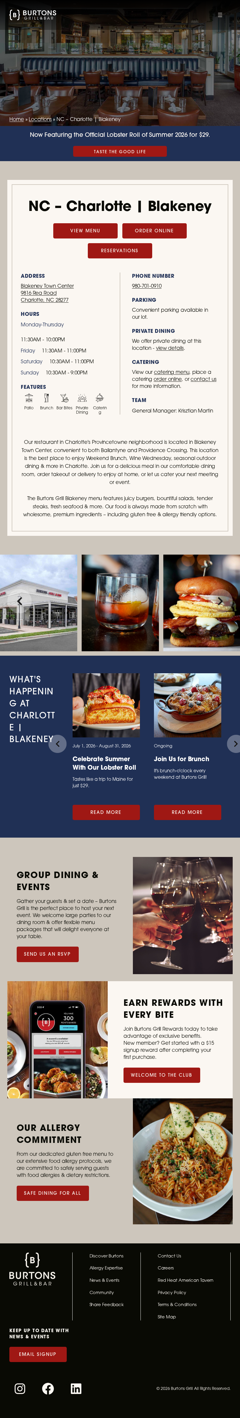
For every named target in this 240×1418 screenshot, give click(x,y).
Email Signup (37, 1354)
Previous (19, 601)
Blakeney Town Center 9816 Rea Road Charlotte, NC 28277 (47, 293)
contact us (203, 379)
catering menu (171, 372)
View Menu (85, 231)
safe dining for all (52, 1193)
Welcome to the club (161, 1075)
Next (220, 601)
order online (168, 379)
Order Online (154, 231)
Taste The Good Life (120, 151)
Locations (40, 119)
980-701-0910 (147, 286)
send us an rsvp (47, 954)
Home (16, 119)
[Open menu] (220, 14)
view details (170, 348)
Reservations (119, 250)
